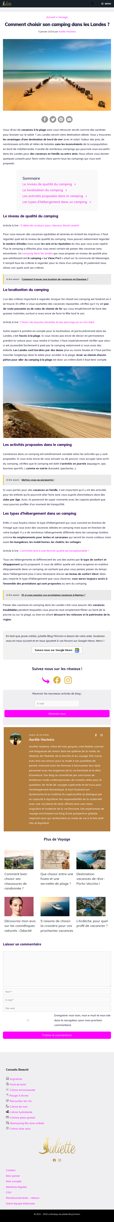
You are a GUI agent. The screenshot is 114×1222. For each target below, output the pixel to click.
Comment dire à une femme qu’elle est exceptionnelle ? (54, 550)
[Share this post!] (44, 121)
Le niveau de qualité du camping (47, 184)
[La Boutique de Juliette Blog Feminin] (6, 3)
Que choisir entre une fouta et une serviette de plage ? (57, 879)
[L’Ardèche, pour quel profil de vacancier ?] (91, 913)
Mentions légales (16, 1187)
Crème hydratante (21, 1112)
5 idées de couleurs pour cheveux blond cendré (49, 225)
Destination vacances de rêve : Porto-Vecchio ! (90, 879)
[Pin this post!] (61, 121)
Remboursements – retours (22, 1198)
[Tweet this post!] (53, 121)
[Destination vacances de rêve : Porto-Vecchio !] (91, 866)
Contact (10, 1170)
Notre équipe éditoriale (20, 1203)
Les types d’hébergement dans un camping (54, 202)
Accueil (51, 17)
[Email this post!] (69, 121)
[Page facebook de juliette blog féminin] (57, 683)
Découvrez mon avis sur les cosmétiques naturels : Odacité (20, 926)
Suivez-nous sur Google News (54, 650)
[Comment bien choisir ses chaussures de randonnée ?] (19, 866)
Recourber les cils (21, 1101)
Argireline (15, 1079)
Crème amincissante (22, 1090)
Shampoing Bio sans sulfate (26, 1123)
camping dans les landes (37, 253)
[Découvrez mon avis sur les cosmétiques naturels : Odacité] (19, 913)
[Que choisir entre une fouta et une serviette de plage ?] (55, 866)
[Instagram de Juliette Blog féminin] (68, 683)
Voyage (63, 17)
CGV (9, 1192)
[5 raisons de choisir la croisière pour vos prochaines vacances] (55, 913)
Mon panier (13, 1175)
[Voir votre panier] (92, 3)
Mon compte (13, 1181)
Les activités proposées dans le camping (52, 196)
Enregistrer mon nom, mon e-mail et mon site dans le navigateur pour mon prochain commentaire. (82, 1020)
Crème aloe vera (19, 1128)
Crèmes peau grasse (22, 1117)
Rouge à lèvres (19, 1095)
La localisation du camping (42, 190)
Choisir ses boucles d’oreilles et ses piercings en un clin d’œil (57, 322)
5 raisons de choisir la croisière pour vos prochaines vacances (57, 926)
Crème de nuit (18, 1106)
